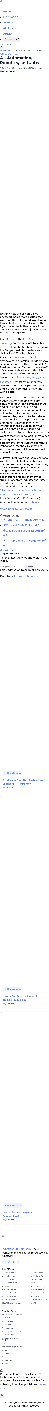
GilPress (8, 68)
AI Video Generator (10, 1296)
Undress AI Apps (8, 1328)
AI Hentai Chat (8, 1335)
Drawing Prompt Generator (13, 1299)
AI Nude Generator (9, 1318)
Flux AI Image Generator (11, 1303)
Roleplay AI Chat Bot (10, 1338)
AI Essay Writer (8, 1273)
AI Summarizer (8, 1279)
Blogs (8, 51)
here (19, 436)
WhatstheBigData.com (16, 1249)
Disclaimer (6, 1357)
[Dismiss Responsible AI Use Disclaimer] (2, 1396)
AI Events (6, 1353)
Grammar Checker (9, 1289)
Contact (5, 1364)
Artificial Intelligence (9, 54)
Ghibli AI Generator (10, 1293)
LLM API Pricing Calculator (12, 1347)
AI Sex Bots (6, 1325)
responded (22, 357)
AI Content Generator (10, 1283)
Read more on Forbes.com (17, 509)
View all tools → (7, 550)
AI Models (9, 28)
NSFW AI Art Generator (11, 1331)
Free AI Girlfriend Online (12, 1314)
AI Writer (5, 1286)
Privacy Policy (7, 1360)
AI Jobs (5, 1350)
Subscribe (30, 567)
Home (7, 11)
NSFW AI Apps (8, 1321)
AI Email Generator (9, 1276)
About (4, 1343)
